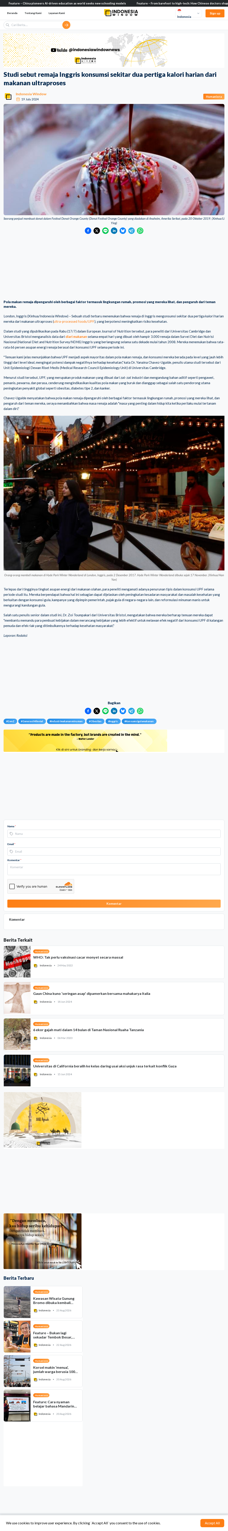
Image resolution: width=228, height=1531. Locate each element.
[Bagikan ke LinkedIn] (114, 230)
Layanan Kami (57, 13)
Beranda (12, 13)
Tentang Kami (32, 13)
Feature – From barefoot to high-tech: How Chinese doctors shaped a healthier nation (150, 3)
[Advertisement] (114, 267)
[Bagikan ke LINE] (105, 230)
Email (11, 844)
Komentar (14, 860)
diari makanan (76, 337)
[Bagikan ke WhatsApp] (140, 230)
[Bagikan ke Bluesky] (123, 230)
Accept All (212, 1523)
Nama (11, 826)
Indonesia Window (31, 94)
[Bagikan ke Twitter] (97, 230)
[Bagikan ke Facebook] (88, 230)
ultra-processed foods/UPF (74, 321)
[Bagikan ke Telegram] (131, 230)
